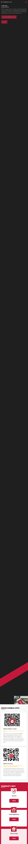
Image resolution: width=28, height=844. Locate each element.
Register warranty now (8, 17)
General (14, 795)
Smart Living (14, 832)
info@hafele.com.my (7, 2)
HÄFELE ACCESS (8, 763)
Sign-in (4, 21)
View (14, 801)
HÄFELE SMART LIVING (10, 728)
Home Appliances (14, 814)
